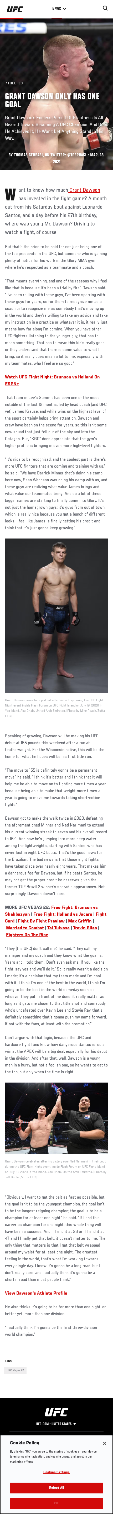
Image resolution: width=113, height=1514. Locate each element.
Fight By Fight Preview (41, 921)
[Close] (104, 1443)
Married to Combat (25, 928)
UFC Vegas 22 (15, 1370)
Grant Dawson (84, 190)
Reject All (56, 1488)
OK (56, 1503)
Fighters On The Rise (27, 935)
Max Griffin (80, 921)
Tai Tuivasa (58, 928)
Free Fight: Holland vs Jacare (62, 914)
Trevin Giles (85, 928)
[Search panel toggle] (105, 8)
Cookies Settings (56, 1472)
